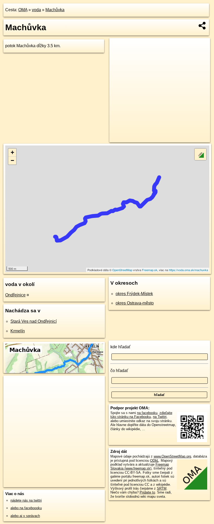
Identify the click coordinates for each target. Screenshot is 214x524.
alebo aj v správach (25, 516)
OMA (22, 10)
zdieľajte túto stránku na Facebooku (141, 415)
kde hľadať (120, 347)
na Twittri (160, 417)
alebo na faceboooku (26, 508)
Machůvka (54, 10)
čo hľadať (119, 370)
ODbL (154, 460)
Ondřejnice (15, 295)
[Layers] (200, 154)
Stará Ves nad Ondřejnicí (33, 321)
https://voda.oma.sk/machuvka (188, 270)
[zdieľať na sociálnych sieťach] (202, 25)
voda (36, 10)
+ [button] (12, 152)
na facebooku (147, 413)
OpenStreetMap (122, 270)
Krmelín (17, 331)
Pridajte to (147, 492)
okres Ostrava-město (135, 303)
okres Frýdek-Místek (134, 293)
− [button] (12, 160)
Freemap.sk (149, 270)
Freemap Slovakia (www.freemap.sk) (139, 466)
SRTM (162, 488)
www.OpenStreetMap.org (172, 456)
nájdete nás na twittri (26, 500)
